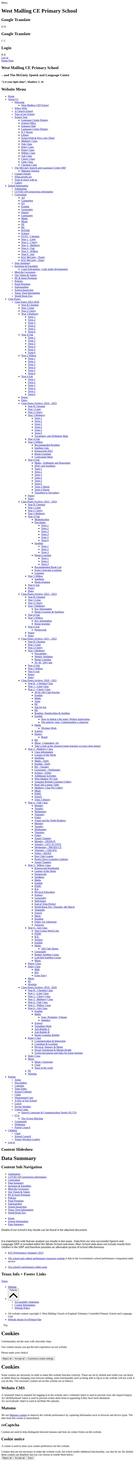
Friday (37, 817)
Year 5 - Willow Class (39, 865)
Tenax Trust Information (27, 293)
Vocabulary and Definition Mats (51, 436)
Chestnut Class (29, 164)
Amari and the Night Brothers (50, 820)
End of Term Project (45, 904)
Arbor (18, 1079)
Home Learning (42, 454)
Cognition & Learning (46, 1044)
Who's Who (21, 108)
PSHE (37, 793)
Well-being (40, 901)
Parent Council (22, 1127)
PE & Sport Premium (26, 278)
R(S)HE (25, 230)
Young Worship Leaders (27, 1139)
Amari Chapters (42, 838)
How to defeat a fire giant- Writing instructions (65, 719)
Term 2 (31, 319)
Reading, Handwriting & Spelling (52, 713)
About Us (13, 99)
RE (23, 227)
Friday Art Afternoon (45, 921)
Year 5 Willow (28, 355)
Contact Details (23, 173)
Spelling (38, 543)
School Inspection (24, 290)
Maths (24, 218)
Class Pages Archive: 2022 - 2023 (39, 594)
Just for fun (40, 707)
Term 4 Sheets (41, 489)
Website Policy (22, 1308)
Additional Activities (45, 775)
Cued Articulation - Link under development (44, 269)
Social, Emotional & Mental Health (52, 1050)
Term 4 (31, 325)
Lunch (18, 1103)
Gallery (18, 182)
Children (12, 1130)
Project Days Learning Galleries (51, 859)
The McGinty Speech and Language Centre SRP (40, 167)
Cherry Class (28, 158)
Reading (38, 918)
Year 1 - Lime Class (38, 686)
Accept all (20, 1358)
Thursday (39, 814)
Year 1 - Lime (28, 239)
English (25, 206)
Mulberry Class (29, 141)
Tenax (4, 1281)
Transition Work (42, 1026)
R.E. (36, 936)
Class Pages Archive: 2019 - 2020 (39, 987)
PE (22, 224)
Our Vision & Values (25, 275)
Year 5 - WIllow (29, 251)
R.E (36, 889)
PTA (17, 1115)
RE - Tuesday (41, 766)
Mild (36, 969)
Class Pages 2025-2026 (27, 302)
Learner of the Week (45, 755)
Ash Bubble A (42, 1029)
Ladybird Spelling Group (47, 957)
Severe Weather (23, 1106)
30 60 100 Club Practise (47, 692)
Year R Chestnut (29, 304)
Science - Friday (43, 772)
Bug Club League (43, 856)
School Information (18, 185)
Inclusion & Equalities (26, 266)
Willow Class (28, 152)
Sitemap (12, 1286)
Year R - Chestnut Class (40, 683)
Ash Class (26, 155)
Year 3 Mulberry (29, 313)
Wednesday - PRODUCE (48, 847)
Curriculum (21, 194)
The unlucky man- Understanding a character (64, 722)
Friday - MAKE (42, 853)
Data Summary (22, 263)
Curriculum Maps (43, 456)
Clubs (18, 1094)
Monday (38, 805)
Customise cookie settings (40, 1358)
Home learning (42, 582)
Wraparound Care (24, 1097)
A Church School (24, 111)
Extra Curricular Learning (48, 570)
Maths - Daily (41, 760)
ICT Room (27, 132)
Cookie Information (25, 1305)
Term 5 (31, 328)
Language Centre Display (34, 120)
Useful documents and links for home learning (58, 1053)
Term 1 (31, 316)
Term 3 (31, 322)
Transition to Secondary (46, 492)
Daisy (24, 400)
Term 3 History (42, 799)
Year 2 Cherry (28, 310)
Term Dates (21, 1088)
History (25, 212)
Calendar (19, 1085)
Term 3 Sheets (41, 486)
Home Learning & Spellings (49, 611)
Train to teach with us (26, 179)
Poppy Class (27, 150)
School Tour (21, 117)
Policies (19, 281)
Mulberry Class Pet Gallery (48, 787)
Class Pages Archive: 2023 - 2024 (39, 501)
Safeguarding (22, 287)
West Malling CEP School (35, 105)
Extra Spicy (40, 975)
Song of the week (43, 1067)
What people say (23, 176)
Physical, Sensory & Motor (48, 1047)
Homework (40, 629)
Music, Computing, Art (46, 743)
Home (11, 96)
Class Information (43, 752)
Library (25, 135)
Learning (39, 573)
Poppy (24, 397)
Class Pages (14, 299)
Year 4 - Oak (28, 248)
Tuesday (38, 808)
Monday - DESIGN (44, 841)
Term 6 (31, 331)
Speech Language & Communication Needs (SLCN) (49, 1112)
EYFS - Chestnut (30, 236)
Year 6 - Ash (27, 254)
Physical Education (44, 892)
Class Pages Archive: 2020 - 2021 (39, 680)
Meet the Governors (25, 272)
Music (24, 221)
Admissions (21, 188)
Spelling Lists (41, 448)
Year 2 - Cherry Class (39, 689)
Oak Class (26, 144)
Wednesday (40, 811)
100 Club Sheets (49, 948)
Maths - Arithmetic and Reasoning (52, 462)
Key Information (43, 608)
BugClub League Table (46, 784)
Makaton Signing (30, 170)
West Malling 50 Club (46, 778)
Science (25, 233)
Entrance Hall (28, 126)
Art (23, 197)
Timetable (39, 909)
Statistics (45, 1020)
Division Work (49, 728)
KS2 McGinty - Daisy (32, 260)
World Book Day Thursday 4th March (54, 907)
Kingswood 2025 (43, 451)
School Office (28, 123)
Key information (43, 620)
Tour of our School (24, 114)
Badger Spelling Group (46, 954)
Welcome (19, 102)
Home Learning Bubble (46, 1035)
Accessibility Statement (27, 1302)
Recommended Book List (47, 567)
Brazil (44, 737)
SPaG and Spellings (44, 465)
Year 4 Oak (27, 334)
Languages (27, 215)
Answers (39, 924)
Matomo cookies (18, 1415)
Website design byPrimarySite (24, 1319)
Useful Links (21, 1109)
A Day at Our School (26, 1100)
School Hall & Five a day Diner (38, 138)
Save (30, 1458)
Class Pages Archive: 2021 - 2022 (39, 638)
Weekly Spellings (43, 656)
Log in (4, 57)
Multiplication (41, 519)
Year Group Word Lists (46, 930)
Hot (36, 972)
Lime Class (27, 161)
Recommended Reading (47, 445)
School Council (23, 1136)
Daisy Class (27, 147)
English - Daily (42, 763)
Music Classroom (43, 1061)
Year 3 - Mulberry (30, 245)
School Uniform (23, 1091)
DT (23, 203)
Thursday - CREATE (45, 850)
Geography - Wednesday (47, 769)
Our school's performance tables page (27, 1267)
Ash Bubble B (42, 1032)
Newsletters (40, 653)
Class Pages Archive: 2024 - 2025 (39, 403)
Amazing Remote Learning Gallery (52, 781)
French (38, 796)
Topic (37, 701)
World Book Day (24, 296)
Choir (37, 1064)
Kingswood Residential (46, 868)
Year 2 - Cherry (29, 242)
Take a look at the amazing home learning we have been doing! (67, 746)
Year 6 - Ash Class (37, 927)
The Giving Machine (32, 1118)
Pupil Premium (22, 284)
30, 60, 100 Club (43, 662)
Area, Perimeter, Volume (54, 1017)
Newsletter (40, 522)
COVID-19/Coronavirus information (34, 191)
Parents (12, 1076)
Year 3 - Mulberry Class (40, 749)
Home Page (7, 60)
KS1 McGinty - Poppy (33, 257)
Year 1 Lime (27, 307)
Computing (27, 200)
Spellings (39, 579)
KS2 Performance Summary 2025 (25, 1252)
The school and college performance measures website (36, 1258)
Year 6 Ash (27, 376)
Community (21, 1121)
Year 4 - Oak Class (38, 802)
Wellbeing (20, 1124)
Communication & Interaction (50, 1041)
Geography (27, 209)
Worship (32, 984)
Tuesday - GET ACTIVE (47, 844)
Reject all (7, 1358)
